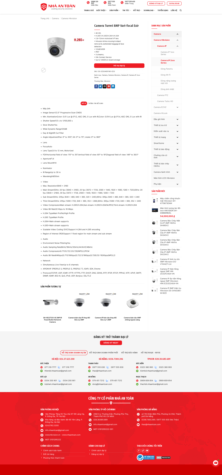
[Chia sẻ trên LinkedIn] (113, 86)
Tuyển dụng (162, 10)
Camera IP (124, 75)
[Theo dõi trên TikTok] (143, 451)
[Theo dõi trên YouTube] (147, 451)
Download (148, 10)
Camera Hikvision (69, 18)
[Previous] (40, 309)
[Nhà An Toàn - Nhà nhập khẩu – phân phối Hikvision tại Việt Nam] (57, 7)
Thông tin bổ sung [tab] (95, 103)
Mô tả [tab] (84, 103)
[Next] (144, 309)
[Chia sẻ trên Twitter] (100, 86)
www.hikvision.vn (52, 435)
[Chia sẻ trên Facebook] (96, 86)
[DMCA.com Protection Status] (164, 457)
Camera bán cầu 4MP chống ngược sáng (132, 319)
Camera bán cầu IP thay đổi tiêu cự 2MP (79, 319)
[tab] (74, 352)
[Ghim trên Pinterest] (109, 86)
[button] (181, 10)
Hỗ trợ (136, 10)
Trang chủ (89, 10)
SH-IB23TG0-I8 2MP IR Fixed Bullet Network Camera (52, 320)
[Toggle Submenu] (177, 34)
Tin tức (125, 10)
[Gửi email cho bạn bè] (104, 86)
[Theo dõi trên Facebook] (139, 451)
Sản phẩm (113, 10)
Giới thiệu (100, 10)
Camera (55, 18)
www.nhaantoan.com (71, 435)
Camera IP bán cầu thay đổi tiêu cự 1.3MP (106, 319)
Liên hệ (174, 10)
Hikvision (107, 81)
